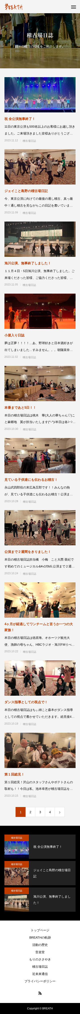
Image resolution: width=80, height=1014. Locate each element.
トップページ (40, 930)
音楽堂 (40, 952)
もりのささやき (40, 959)
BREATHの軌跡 (40, 937)
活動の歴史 (40, 945)
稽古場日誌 (29, 140)
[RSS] (40, 993)
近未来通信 (40, 974)
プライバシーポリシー (40, 981)
